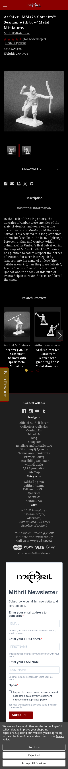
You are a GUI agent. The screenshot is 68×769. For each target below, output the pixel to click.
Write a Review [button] (15, 43)
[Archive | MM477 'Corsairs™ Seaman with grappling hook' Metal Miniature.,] (47, 324)
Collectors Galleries (34, 426)
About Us (34, 434)
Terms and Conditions (34, 453)
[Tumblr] (44, 411)
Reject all (34, 755)
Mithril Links (34, 464)
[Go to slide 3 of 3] (37, 370)
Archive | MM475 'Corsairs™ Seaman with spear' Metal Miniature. (17, 358)
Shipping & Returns (34, 449)
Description (34, 198)
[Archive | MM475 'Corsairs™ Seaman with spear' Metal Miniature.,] (17, 324)
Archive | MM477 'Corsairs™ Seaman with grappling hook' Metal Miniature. (47, 358)
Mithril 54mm (34, 481)
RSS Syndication (34, 468)
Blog (34, 438)
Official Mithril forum (34, 423)
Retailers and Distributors (34, 445)
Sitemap (34, 472)
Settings (34, 747)
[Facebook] (5, 183)
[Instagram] (31, 411)
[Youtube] (37, 411)
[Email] (12, 183)
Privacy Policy (34, 457)
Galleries (34, 493)
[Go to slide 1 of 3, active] (26, 370)
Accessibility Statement (34, 461)
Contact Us (34, 430)
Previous (4, 335)
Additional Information (34, 208)
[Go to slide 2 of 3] (32, 370)
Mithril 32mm (34, 485)
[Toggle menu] (5, 5)
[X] (25, 183)
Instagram (34, 442)
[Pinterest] (32, 183)
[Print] (18, 183)
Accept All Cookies (34, 763)
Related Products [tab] (34, 298)
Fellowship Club (34, 489)
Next (59, 335)
